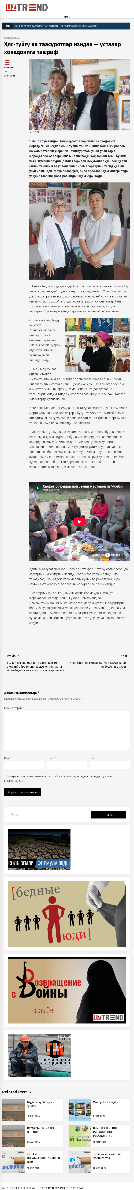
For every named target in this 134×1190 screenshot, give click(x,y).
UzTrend (9, 67)
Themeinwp (76, 1187)
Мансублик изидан (105, 1102)
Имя (7, 758)
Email (51, 758)
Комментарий (14, 708)
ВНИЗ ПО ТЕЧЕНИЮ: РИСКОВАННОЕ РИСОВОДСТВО (106, 1132)
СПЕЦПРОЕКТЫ (12, 37)
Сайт (93, 758)
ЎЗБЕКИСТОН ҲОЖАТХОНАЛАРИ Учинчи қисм (43, 1158)
